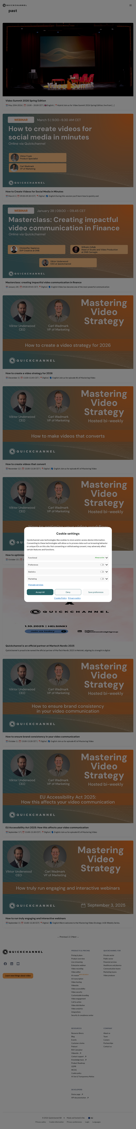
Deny (68, 592)
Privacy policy (74, 598)
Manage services (35, 584)
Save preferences (95, 592)
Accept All (40, 592)
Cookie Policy (60, 598)
